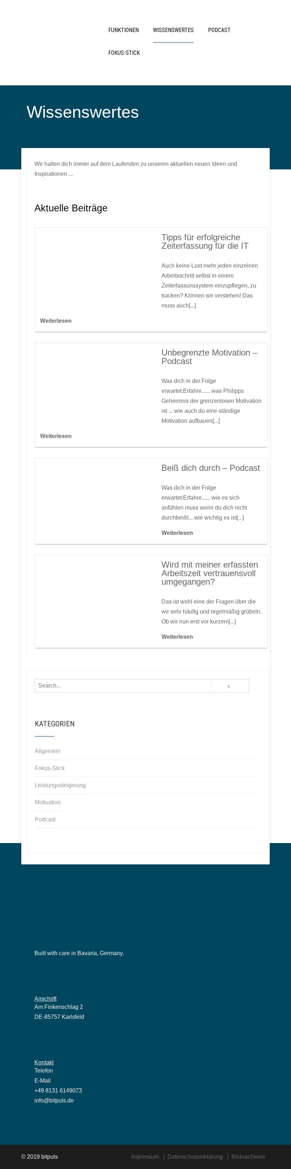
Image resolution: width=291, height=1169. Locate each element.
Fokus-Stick (124, 52)
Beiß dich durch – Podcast (210, 468)
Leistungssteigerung (60, 785)
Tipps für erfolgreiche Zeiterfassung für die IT (205, 241)
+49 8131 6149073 (58, 1091)
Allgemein (47, 751)
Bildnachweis (248, 1157)
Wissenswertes (173, 30)
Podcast (219, 30)
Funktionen (123, 30)
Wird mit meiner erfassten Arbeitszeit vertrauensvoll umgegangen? (209, 573)
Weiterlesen (56, 321)
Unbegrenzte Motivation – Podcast (209, 357)
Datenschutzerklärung (195, 1157)
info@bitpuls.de (54, 1100)
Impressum (145, 1157)
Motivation (48, 802)
